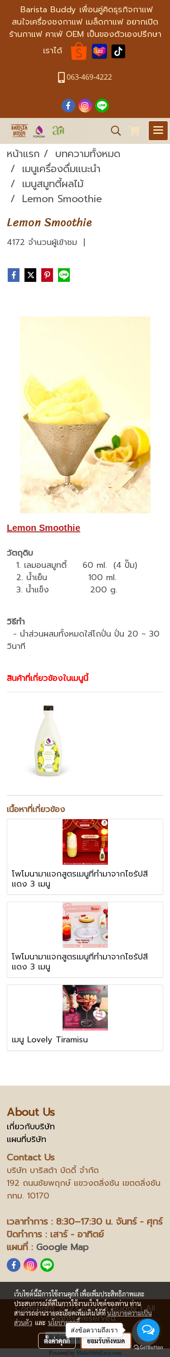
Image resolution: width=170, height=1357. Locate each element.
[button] (113, 131)
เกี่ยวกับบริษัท (31, 1126)
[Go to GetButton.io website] (148, 1348)
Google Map (62, 1247)
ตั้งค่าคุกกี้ (57, 1341)
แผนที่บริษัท (26, 1139)
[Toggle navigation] (158, 131)
